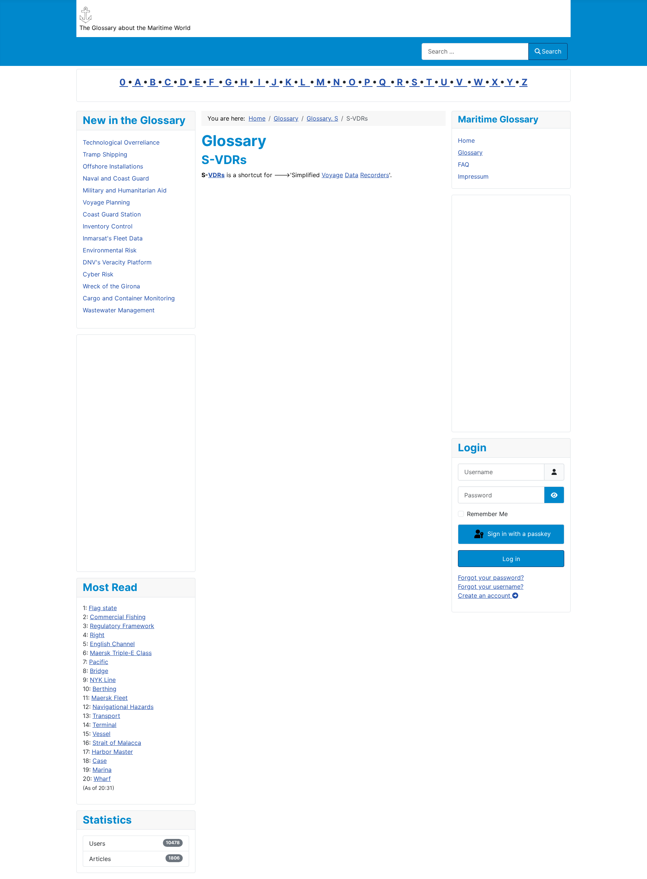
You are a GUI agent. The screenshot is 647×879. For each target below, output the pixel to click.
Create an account (485, 595)
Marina (102, 769)
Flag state (103, 608)
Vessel (101, 733)
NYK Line (103, 680)
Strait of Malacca (116, 742)
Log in (511, 559)
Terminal (104, 724)
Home (466, 140)
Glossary (470, 152)
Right (97, 635)
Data (351, 175)
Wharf (102, 778)
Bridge (99, 671)
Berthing (104, 688)
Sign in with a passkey (518, 533)
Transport (106, 715)
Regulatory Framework (122, 626)
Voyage (332, 175)
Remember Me (487, 514)
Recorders (374, 175)
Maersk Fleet (109, 697)
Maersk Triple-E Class (121, 653)
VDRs (216, 175)
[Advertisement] (136, 453)
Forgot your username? (490, 586)
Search (551, 51)
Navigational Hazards (123, 706)
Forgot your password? (491, 577)
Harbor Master (112, 751)
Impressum (473, 176)
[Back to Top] (634, 865)
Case (99, 760)
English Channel (112, 644)
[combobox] (475, 51)
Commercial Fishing (118, 617)
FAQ (463, 164)
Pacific (98, 662)
